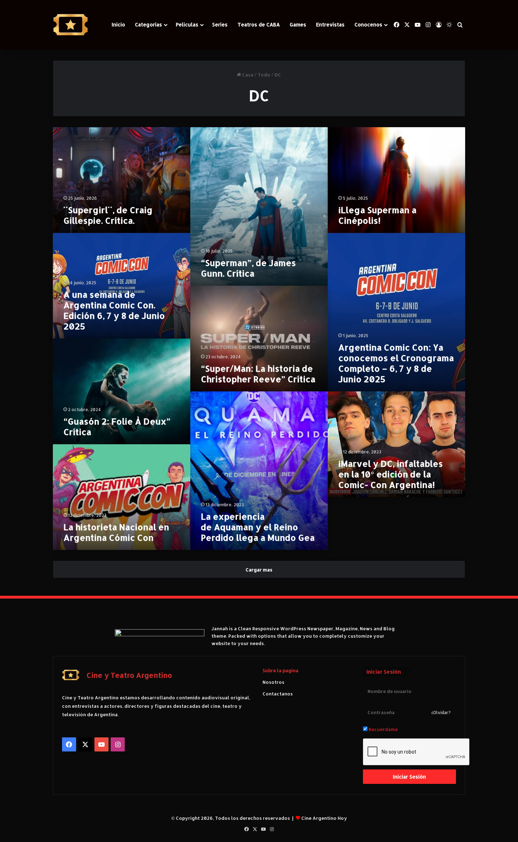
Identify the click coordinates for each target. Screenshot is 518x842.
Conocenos (368, 24)
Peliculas (187, 24)
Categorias (148, 24)
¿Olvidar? (441, 712)
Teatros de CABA (259, 24)
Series (220, 24)
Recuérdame (383, 729)
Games (298, 24)
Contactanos (278, 693)
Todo (264, 75)
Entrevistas (330, 24)
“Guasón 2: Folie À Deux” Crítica (117, 426)
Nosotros (273, 682)
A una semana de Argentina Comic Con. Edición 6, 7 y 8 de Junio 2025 (114, 310)
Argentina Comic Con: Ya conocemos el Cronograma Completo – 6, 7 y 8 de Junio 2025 (396, 363)
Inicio (118, 24)
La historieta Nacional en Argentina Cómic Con (116, 532)
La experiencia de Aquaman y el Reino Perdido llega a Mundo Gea (258, 527)
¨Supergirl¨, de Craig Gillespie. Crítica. (108, 215)
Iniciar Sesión (409, 777)
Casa (247, 75)
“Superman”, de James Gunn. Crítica (248, 268)
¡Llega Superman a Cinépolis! (377, 215)
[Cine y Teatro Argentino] (70, 24)
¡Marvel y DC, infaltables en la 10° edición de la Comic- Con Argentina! (390, 474)
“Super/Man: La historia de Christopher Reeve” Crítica (258, 373)
